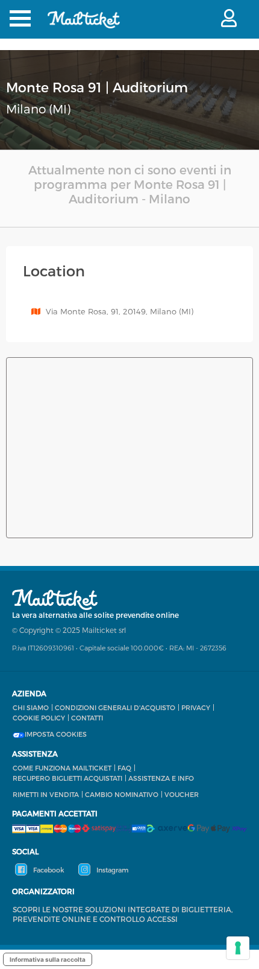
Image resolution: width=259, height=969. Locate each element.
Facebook (47, 870)
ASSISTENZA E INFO (161, 778)
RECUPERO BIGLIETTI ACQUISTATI (67, 778)
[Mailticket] (84, 27)
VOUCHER (181, 794)
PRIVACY (195, 707)
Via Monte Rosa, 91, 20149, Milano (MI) (119, 311)
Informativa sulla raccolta (48, 959)
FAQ (124, 767)
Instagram (111, 870)
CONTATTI (87, 717)
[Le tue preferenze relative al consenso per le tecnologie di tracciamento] (237, 947)
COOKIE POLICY (39, 717)
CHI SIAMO (31, 707)
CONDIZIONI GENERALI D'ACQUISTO (115, 707)
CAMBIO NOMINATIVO (121, 794)
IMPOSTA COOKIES (56, 734)
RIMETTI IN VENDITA (46, 794)
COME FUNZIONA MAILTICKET (62, 767)
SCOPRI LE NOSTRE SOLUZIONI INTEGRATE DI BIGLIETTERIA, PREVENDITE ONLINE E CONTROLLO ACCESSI (123, 914)
